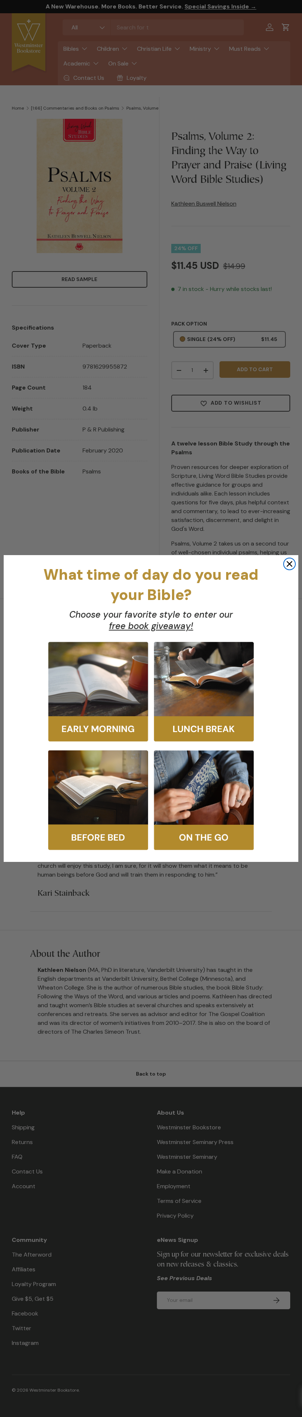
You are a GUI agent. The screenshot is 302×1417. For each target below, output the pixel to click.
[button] (98, 691)
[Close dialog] (289, 564)
